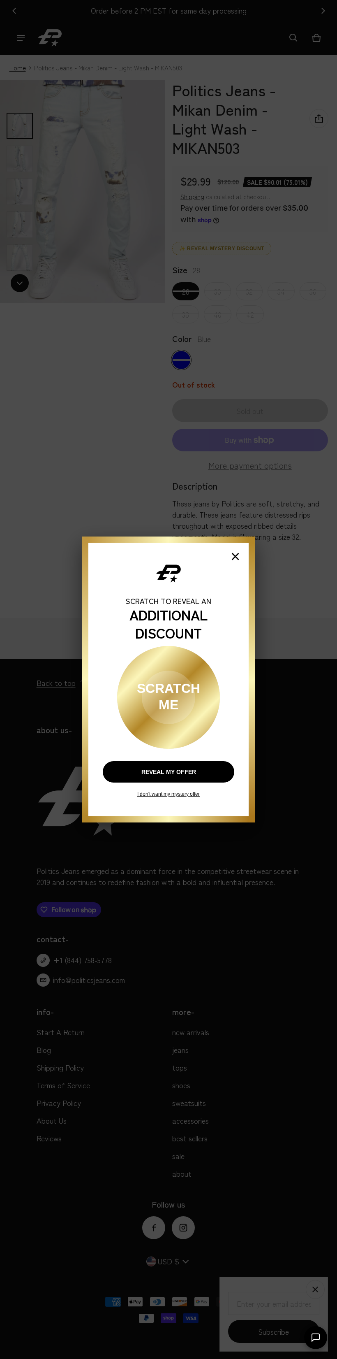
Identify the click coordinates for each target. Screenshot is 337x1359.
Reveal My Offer (168, 772)
